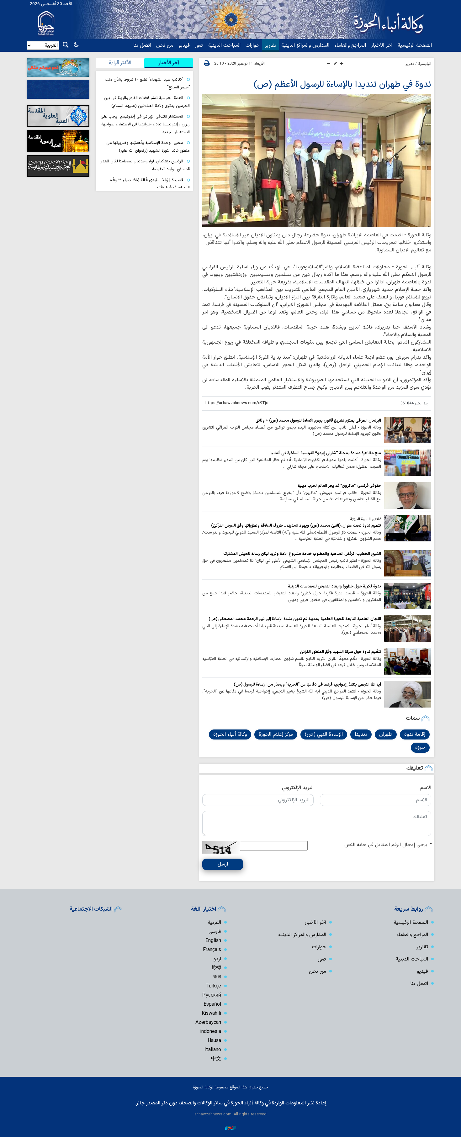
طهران (385, 734)
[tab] (168, 63)
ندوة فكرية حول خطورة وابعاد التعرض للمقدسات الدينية (334, 586)
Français (212, 950)
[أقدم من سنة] (407, 430)
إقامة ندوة (414, 734)
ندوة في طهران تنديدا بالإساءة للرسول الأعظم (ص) (342, 84)
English (213, 941)
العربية (214, 922)
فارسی (215, 931)
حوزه (420, 747)
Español (212, 1004)
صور (199, 45)
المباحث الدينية (224, 45)
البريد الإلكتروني (298, 788)
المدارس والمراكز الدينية (305, 45)
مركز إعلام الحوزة (276, 734)
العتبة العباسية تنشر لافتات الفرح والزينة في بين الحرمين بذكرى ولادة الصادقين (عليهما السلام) (147, 102)
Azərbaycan (208, 1022)
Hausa (214, 1041)
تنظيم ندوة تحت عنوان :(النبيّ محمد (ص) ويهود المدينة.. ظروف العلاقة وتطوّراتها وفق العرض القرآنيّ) (296, 526)
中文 (216, 1059)
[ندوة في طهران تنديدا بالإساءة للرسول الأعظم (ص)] (316, 160)
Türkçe (213, 986)
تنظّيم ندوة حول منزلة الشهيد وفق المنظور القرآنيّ (340, 652)
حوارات (253, 45)
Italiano (212, 1050)
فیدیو (184, 45)
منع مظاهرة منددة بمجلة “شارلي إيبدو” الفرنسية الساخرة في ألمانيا (326, 453)
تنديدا (361, 734)
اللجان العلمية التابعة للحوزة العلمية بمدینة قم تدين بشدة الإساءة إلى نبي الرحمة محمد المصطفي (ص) (295, 619)
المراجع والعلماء (350, 45)
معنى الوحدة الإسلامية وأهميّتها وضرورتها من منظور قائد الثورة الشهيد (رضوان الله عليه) (148, 147)
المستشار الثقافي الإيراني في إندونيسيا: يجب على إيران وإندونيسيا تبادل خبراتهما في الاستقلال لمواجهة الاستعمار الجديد (145, 124)
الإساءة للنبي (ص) (324, 734)
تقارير (270, 45)
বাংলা (217, 977)
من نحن (164, 45)
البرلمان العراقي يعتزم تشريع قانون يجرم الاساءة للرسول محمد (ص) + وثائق (318, 421)
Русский (211, 995)
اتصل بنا (142, 45)
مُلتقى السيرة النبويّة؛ (365, 519)
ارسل (223, 864)
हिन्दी (216, 968)
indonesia (210, 1031)
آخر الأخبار (382, 45)
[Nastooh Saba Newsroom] (230, 1128)
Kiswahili (211, 1013)
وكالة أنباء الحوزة (230, 734)
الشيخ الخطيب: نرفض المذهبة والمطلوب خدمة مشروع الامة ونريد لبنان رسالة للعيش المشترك (302, 554)
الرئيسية (424, 64)
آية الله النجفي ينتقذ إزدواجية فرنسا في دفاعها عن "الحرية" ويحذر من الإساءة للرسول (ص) (307, 684)
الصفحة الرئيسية (415, 45)
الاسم (425, 788)
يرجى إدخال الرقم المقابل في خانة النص (387, 845)
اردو (217, 959)
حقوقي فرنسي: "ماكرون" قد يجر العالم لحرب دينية (339, 486)
